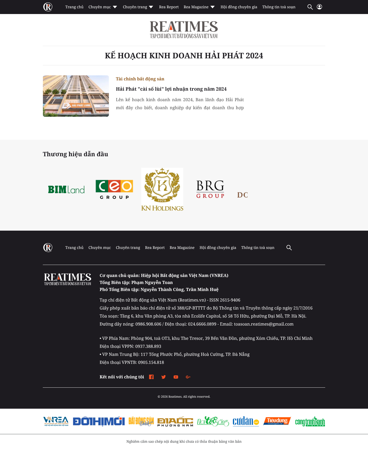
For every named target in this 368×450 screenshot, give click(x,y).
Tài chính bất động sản (140, 79)
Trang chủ (74, 7)
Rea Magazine (196, 7)
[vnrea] (56, 421)
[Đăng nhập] (319, 9)
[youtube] (176, 377)
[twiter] (163, 377)
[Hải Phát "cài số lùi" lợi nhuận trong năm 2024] (76, 96)
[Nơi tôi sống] (213, 421)
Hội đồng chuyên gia (239, 7)
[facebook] (151, 377)
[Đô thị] (99, 421)
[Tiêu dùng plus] (277, 421)
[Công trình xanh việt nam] (310, 421)
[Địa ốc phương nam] (175, 421)
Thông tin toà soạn (279, 7)
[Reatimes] (184, 30)
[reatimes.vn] (48, 7)
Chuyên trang (135, 7)
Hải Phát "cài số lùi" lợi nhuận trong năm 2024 (171, 89)
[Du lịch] (141, 421)
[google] (188, 377)
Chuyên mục (99, 7)
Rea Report (168, 7)
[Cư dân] (246, 421)
